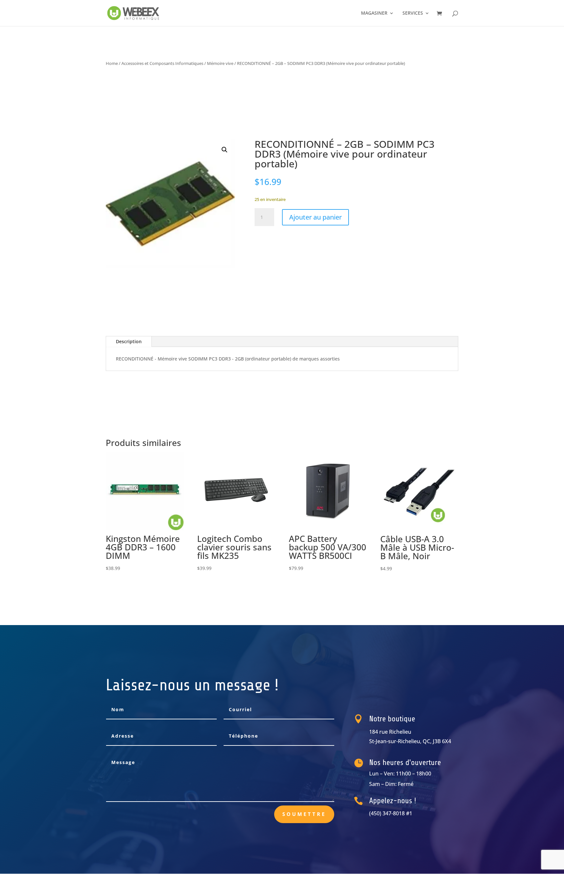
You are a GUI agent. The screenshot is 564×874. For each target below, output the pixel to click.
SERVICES (412, 13)
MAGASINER (374, 13)
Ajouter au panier (315, 217)
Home (112, 63)
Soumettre (304, 814)
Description (129, 341)
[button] (224, 150)
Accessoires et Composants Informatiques (162, 63)
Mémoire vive (220, 63)
